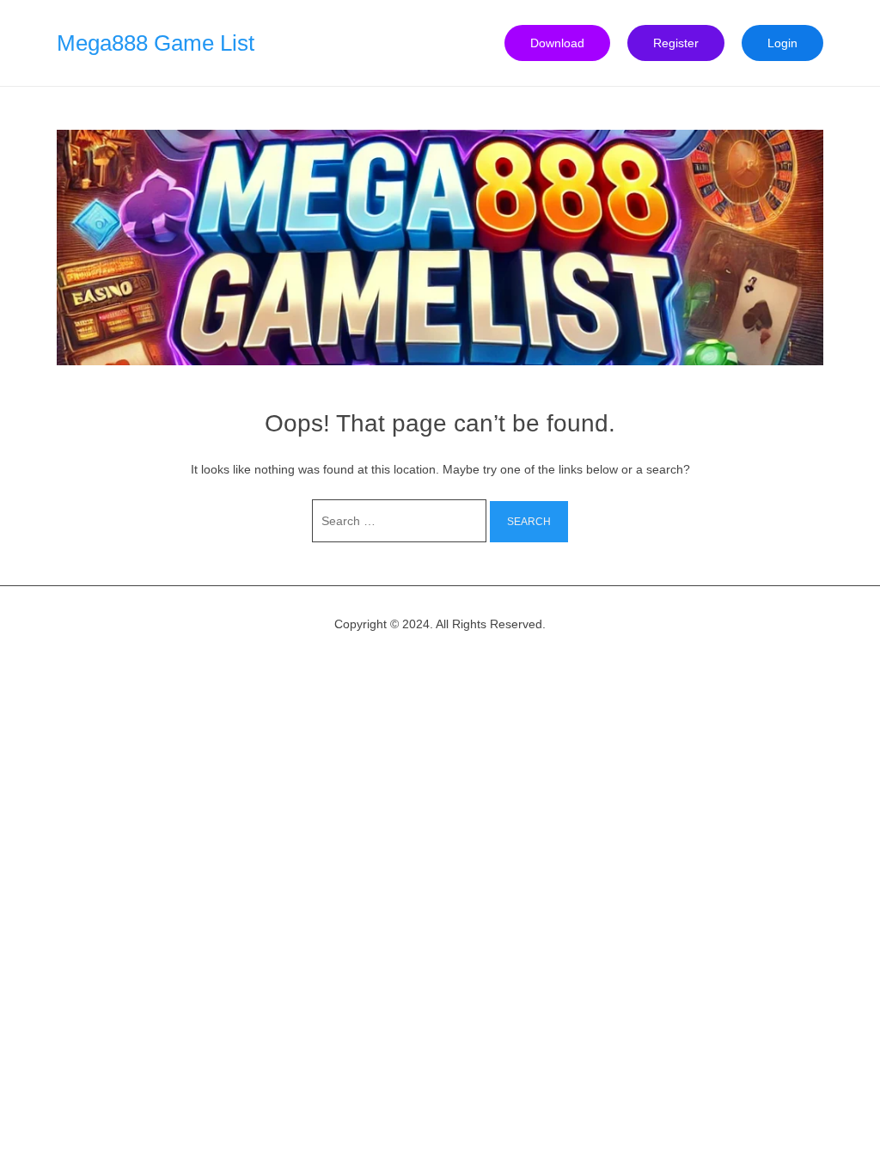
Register (676, 43)
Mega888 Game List (155, 43)
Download (557, 43)
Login (782, 43)
